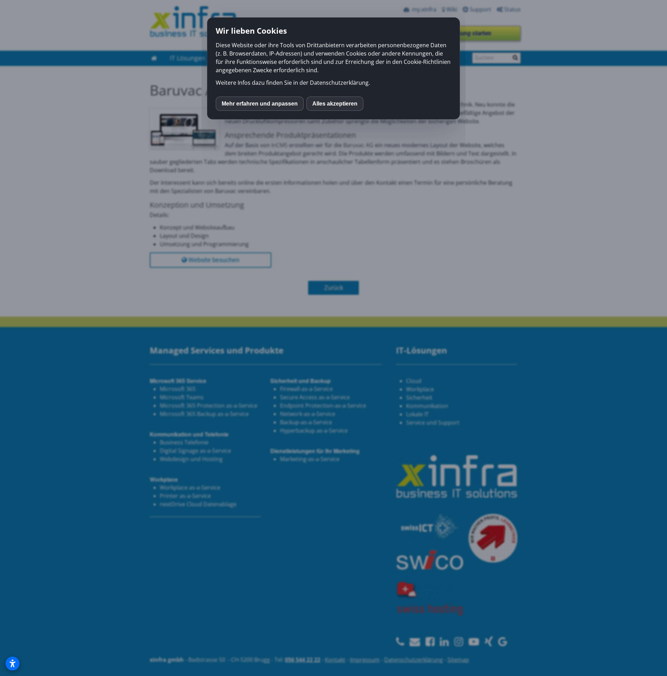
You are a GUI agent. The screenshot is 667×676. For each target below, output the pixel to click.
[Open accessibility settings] (12, 663)
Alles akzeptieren (334, 104)
